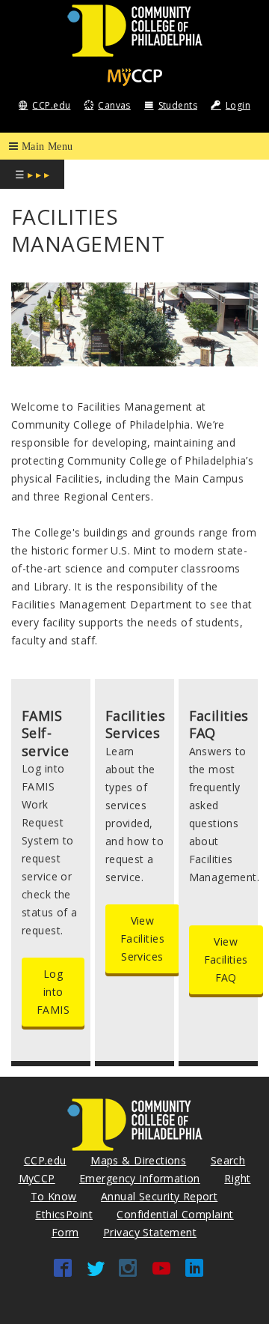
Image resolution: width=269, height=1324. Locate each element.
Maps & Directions (138, 1160)
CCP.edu (51, 105)
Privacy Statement (150, 1232)
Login (238, 105)
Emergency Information (139, 1178)
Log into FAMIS (53, 992)
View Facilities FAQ (226, 959)
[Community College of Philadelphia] (135, 29)
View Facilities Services (142, 938)
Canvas (114, 105)
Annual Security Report (159, 1196)
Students (177, 105)
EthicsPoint (64, 1214)
